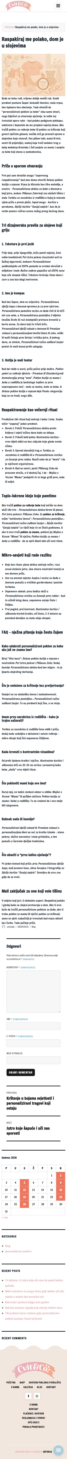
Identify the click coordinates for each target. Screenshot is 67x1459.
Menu (58, 5)
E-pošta (20, 1036)
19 (24, 1197)
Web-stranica (15, 1053)
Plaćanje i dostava (33, 1413)
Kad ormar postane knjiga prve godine (27, 1302)
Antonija (47, 1451)
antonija (10, 926)
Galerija (28, 1387)
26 (24, 1204)
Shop (22, 1382)
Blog (34, 926)
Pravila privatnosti (33, 1427)
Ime (17, 1019)
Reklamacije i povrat (33, 1418)
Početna (9, 27)
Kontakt (51, 1387)
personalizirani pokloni (18, 1251)
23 (60, 1197)
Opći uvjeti (33, 1422)
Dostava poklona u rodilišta (45, 1382)
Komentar (21, 967)
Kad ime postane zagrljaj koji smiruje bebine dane (33, 1308)
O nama (15, 1387)
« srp (5, 1217)
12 (24, 1190)
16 (60, 1190)
